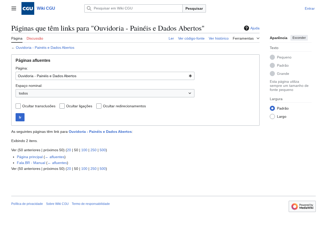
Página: (22, 68)
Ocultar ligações (79, 106)
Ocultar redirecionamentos (124, 106)
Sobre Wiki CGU (57, 204)
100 (84, 150)
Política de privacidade (27, 204)
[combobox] (105, 76)
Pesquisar (194, 8)
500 (103, 150)
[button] (14, 8)
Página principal (30, 157)
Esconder (299, 38)
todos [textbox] (23, 93)
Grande (283, 73)
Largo (281, 116)
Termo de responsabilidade (91, 204)
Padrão (283, 65)
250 (93, 150)
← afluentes (54, 157)
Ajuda (255, 28)
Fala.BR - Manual (31, 163)
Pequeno (284, 57)
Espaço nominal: (29, 86)
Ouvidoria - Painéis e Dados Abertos (45, 47)
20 (69, 150)
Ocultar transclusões (38, 106)
